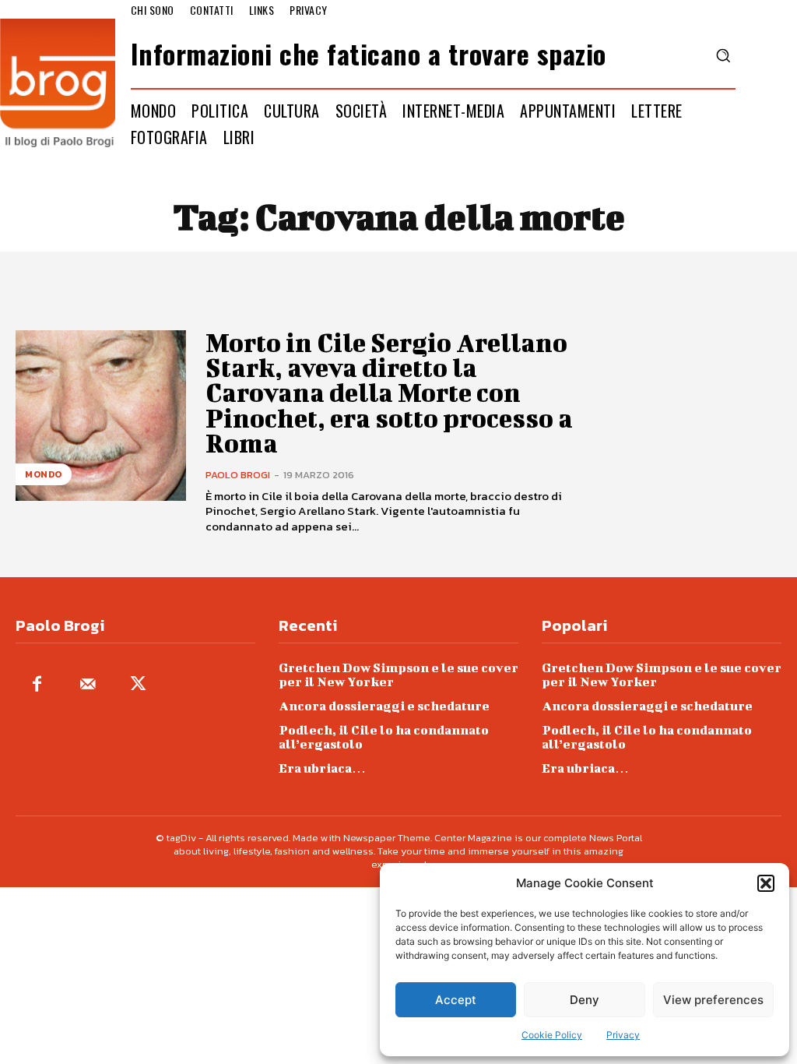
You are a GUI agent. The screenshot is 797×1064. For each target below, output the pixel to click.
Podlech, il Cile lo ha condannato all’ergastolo (384, 736)
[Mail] (87, 685)
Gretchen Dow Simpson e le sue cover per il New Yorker (398, 674)
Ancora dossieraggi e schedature (384, 705)
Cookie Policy (551, 1035)
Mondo (43, 474)
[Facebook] (37, 685)
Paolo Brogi (237, 474)
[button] (766, 883)
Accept (455, 999)
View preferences (713, 999)
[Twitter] (138, 685)
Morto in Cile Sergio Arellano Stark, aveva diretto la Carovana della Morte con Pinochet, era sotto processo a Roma (389, 393)
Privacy (623, 1035)
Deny (584, 999)
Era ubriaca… (322, 767)
